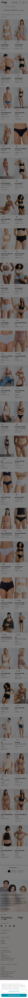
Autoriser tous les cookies (14, 995)
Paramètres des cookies (14, 991)
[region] (14, 989)
